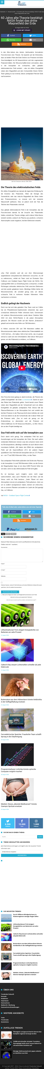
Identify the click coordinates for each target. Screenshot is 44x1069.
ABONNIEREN (22, 855)
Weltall (13, 534)
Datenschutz (5, 1003)
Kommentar (4, 547)
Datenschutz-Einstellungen (10, 1007)
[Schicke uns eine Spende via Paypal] (13, 529)
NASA (8, 534)
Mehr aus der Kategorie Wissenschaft (21, 600)
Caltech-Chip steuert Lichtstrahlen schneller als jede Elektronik (21, 666)
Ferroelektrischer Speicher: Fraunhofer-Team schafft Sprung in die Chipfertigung (21, 735)
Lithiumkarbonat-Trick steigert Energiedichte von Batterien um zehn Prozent (20, 631)
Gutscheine (5, 1022)
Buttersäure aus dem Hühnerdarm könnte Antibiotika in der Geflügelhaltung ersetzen (21, 700)
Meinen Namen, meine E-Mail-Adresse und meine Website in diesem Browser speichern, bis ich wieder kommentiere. (21, 586)
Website (3, 576)
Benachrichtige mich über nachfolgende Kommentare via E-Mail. (20, 594)
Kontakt (4, 996)
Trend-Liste (5, 1020)
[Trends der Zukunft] (22, 3)
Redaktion (4, 998)
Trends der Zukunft (7, 994)
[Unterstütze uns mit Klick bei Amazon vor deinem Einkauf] (31, 529)
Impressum (4, 1001)
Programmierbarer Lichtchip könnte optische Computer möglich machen (18, 770)
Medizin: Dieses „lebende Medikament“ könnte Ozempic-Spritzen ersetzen (19, 805)
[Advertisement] (22, 102)
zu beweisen (26, 400)
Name (3, 563)
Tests (3, 1018)
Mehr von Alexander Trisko (21, 597)
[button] (11, 35)
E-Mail (3, 570)
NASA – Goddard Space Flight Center (16, 495)
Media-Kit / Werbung (8, 1005)
